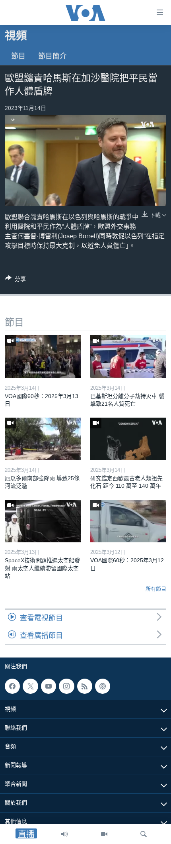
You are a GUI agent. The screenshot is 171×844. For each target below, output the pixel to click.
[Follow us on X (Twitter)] (30, 686)
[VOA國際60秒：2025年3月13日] (43, 356)
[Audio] (64, 834)
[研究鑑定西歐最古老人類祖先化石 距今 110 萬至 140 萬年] (128, 439)
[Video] (104, 834)
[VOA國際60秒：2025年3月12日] (128, 521)
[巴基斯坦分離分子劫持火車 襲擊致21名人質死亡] (128, 356)
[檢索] (143, 834)
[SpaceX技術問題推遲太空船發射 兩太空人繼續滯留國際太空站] (43, 521)
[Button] (15, 280)
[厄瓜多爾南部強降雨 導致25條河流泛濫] (43, 439)
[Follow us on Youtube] (48, 686)
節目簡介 (52, 56)
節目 (18, 56)
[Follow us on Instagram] (66, 686)
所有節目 (156, 589)
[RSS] (84, 686)
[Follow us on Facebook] (12, 686)
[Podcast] (102, 686)
